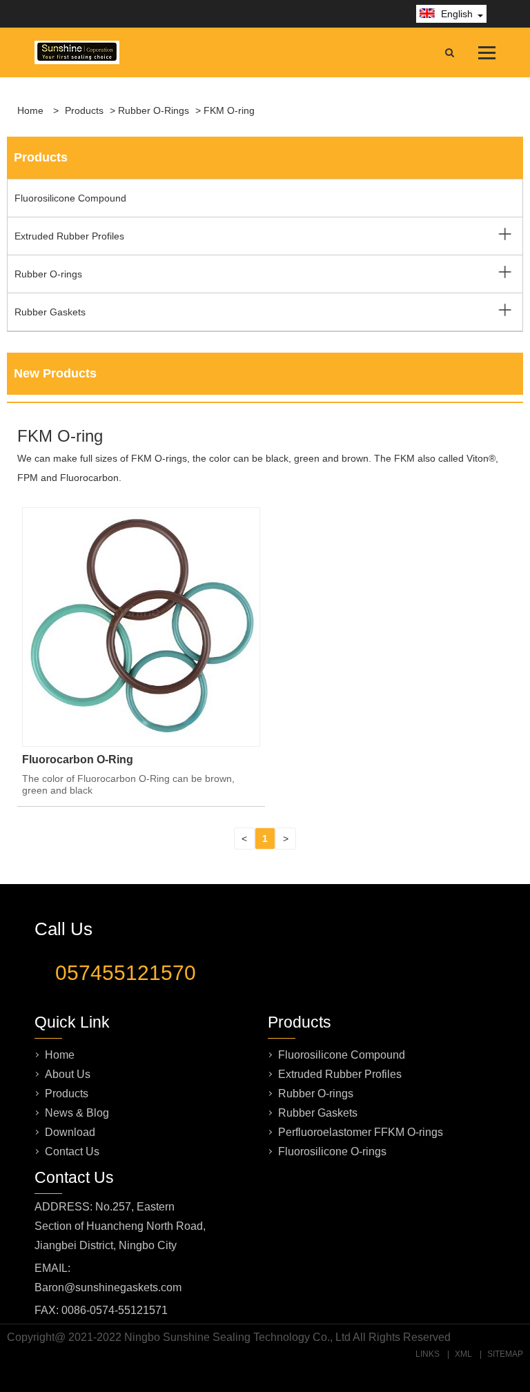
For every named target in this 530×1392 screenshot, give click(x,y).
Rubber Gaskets (50, 311)
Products (84, 110)
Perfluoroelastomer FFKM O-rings (360, 1132)
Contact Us (72, 1151)
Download (70, 1132)
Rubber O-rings (153, 110)
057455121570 (125, 972)
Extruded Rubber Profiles (69, 236)
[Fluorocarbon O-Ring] (141, 740)
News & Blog (77, 1113)
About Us (67, 1074)
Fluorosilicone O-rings (332, 1151)
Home (30, 110)
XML (463, 1354)
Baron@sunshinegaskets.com (108, 1287)
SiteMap (505, 1354)
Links (427, 1354)
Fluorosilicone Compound (70, 198)
